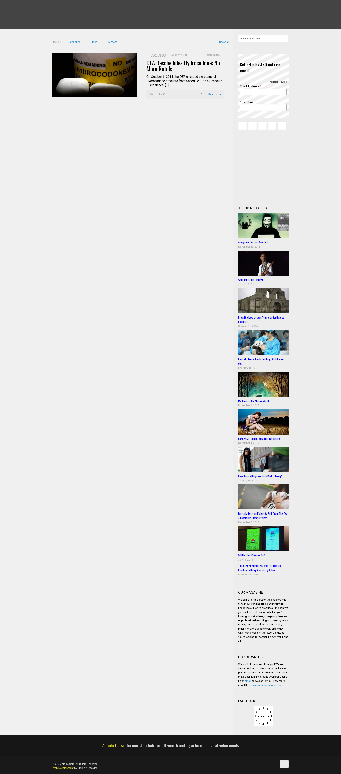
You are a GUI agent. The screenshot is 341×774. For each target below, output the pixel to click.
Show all (224, 41)
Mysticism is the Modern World (253, 401)
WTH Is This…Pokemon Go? (251, 555)
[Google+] (60, 6)
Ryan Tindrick (158, 54)
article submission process (265, 685)
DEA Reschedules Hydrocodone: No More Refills (183, 65)
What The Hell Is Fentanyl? (251, 280)
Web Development (63, 768)
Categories (74, 41)
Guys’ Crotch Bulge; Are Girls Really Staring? (260, 476)
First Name (247, 102)
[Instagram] (81, 6)
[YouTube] (70, 6)
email (248, 680)
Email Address (250, 86)
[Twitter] (65, 6)
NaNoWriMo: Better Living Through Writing (259, 439)
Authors (112, 41)
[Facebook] (54, 6)
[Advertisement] (267, 168)
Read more (214, 94)
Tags (94, 41)
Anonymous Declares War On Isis (254, 242)
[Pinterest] (76, 6)
